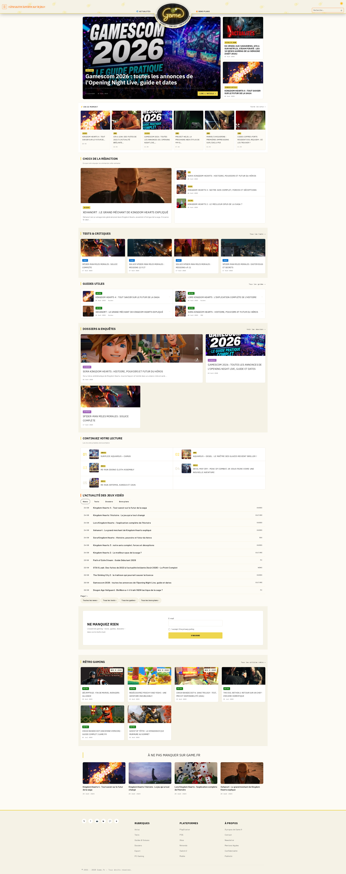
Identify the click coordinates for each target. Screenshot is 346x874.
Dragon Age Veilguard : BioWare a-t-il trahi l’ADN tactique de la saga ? (128, 590)
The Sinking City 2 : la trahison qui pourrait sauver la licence (123, 575)
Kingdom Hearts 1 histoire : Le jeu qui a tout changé (119, 515)
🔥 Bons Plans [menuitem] (203, 11)
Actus (137, 829)
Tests (96, 501)
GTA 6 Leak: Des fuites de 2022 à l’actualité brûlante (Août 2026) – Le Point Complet (135, 567)
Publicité (228, 856)
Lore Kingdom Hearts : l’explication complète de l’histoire (122, 522)
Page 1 (84, 596)
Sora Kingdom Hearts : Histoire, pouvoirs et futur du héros (122, 537)
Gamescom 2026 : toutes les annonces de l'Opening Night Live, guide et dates (139, 79)
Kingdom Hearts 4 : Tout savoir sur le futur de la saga (120, 507)
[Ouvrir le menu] (4, 6)
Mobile (182, 856)
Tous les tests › (110, 600)
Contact (228, 835)
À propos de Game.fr (233, 829)
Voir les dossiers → (256, 329)
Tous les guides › (129, 600)
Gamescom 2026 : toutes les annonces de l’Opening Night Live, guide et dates (132, 582)
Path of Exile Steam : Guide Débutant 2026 (114, 560)
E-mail (171, 618)
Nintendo (183, 845)
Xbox (182, 840)
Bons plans (124, 501)
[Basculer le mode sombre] (341, 3)
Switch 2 (183, 851)
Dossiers (109, 501)
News (85, 501)
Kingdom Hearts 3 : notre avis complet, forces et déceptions (123, 545)
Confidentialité (231, 851)
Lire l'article (207, 93)
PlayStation (185, 829)
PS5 (181, 835)
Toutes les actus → (257, 107)
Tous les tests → (257, 234)
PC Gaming (139, 856)
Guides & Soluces (142, 840)
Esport (137, 851)
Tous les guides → (257, 284)
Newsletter (229, 840)
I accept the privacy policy (182, 629)
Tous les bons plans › (150, 600)
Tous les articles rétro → (253, 662)
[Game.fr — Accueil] (173, 14)
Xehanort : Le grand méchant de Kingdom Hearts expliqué (122, 530)
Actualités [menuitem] (144, 11)
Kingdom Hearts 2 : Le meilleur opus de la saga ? (117, 552)
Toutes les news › (90, 600)
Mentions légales (232, 845)
